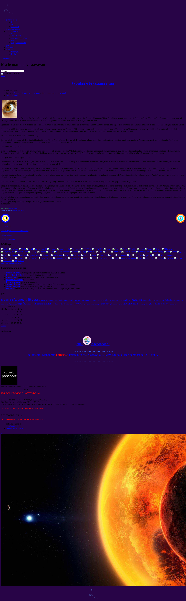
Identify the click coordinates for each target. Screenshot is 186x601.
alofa (43, 93)
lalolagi (72, 300)
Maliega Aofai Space (14, 428)
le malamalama (42, 303)
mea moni (62, 93)
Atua (30, 93)
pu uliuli (155, 304)
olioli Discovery (56, 304)
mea (174, 304)
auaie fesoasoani (93, 344)
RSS (3, 76)
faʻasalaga (10, 47)
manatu (14, 24)
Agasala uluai (13, 304)
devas (87, 300)
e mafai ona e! (11, 20)
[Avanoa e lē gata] (8, 15)
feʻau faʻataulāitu (113, 300)
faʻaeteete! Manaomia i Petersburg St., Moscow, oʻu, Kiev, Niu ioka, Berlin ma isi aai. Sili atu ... (93, 354)
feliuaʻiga (151, 300)
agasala (78, 300)
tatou (48, 93)
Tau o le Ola (16, 36)
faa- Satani (64, 304)
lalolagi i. (97, 304)
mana (66, 300)
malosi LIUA (6, 235)
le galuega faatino (13, 29)
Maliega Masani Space (18, 210)
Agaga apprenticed (18, 43)
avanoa (37, 93)
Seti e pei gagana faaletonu (11, 263)
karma (122, 300)
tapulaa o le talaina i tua (93, 83)
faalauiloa (169, 300)
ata (172, 304)
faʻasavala (7, 299)
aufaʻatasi (15, 27)
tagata (157, 300)
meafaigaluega (106, 304)
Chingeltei (149, 304)
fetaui (13, 22)
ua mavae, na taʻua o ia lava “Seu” (14, 231)
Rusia (13, 54)
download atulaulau (19, 38)
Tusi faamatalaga (12, 95)
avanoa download (13, 208)
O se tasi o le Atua (95, 300)
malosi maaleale (118, 304)
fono (13, 40)
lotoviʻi (76, 303)
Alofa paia (48, 300)
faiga (19, 303)
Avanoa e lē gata (20, 93)
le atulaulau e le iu (8, 58)
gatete (60, 300)
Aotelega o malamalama (87, 304)
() (6, 226)
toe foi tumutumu (8, 239)
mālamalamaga (140, 304)
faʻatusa (168, 304)
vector (55, 300)
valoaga (14, 33)
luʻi (7, 45)
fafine (103, 300)
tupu (31, 304)
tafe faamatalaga (12, 31)
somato (70, 304)
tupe (83, 300)
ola (106, 300)
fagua (54, 93)
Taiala (145, 300)
